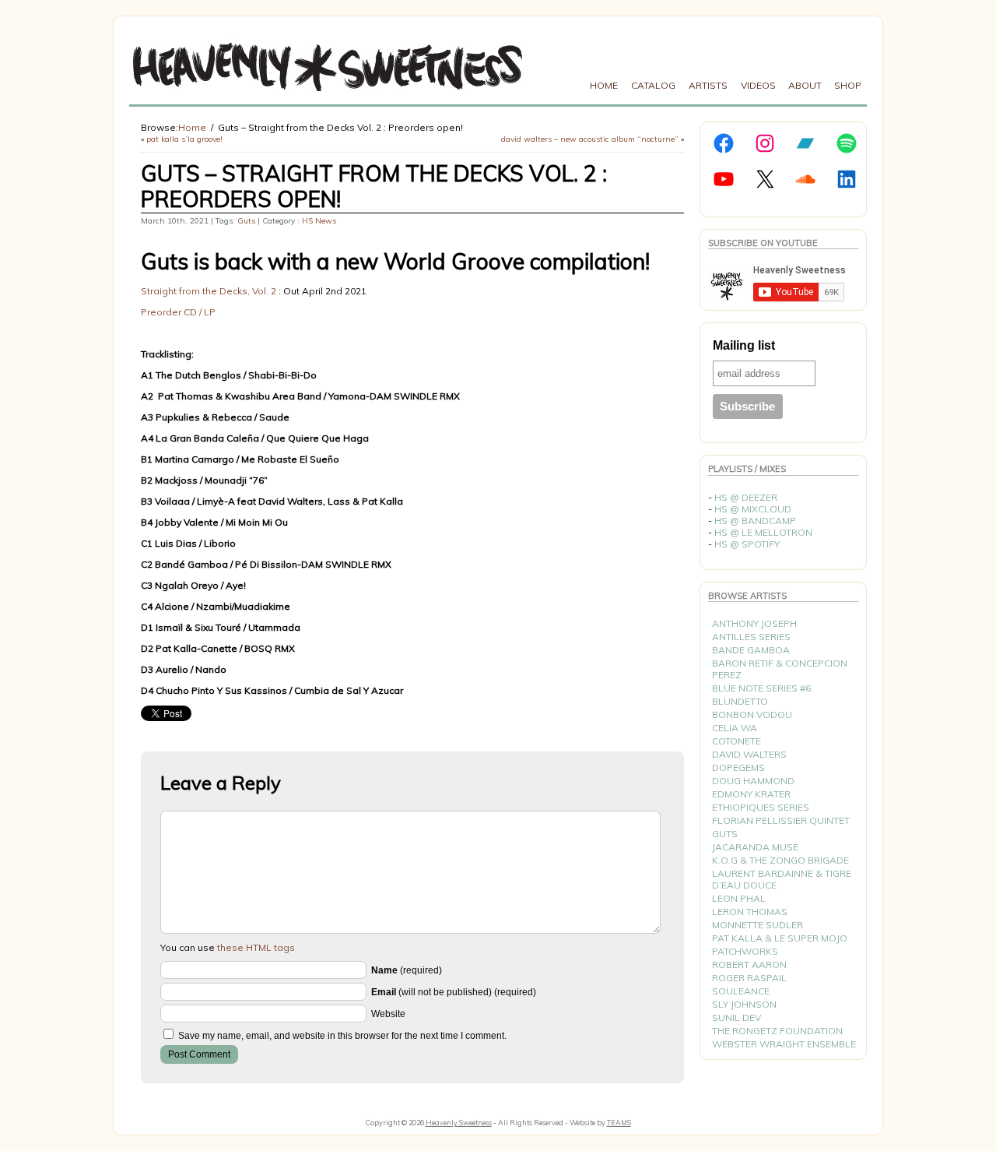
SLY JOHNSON (744, 1004)
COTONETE (736, 741)
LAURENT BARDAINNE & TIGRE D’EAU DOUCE (781, 879)
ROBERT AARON (749, 964)
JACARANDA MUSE (755, 847)
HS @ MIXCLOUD (752, 509)
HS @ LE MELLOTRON (763, 532)
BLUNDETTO (740, 701)
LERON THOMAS (749, 911)
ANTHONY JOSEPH (754, 623)
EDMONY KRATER (751, 794)
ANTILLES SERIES (751, 636)
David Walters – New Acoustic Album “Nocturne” (590, 139)
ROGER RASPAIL (749, 978)
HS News (319, 221)
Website (388, 1013)
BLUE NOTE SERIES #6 (761, 688)
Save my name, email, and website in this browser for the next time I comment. (342, 1035)
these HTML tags (256, 947)
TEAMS (619, 1122)
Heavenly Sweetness (459, 1122)
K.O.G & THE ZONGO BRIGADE (780, 860)
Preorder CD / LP (178, 312)
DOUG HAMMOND (753, 781)
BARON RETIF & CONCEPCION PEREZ (779, 669)
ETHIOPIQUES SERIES (760, 807)
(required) (406, 970)
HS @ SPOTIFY (747, 544)
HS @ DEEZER (745, 497)
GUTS (725, 833)
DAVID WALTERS (749, 754)
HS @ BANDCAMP (755, 520)
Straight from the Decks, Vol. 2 (208, 291)
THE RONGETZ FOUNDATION (777, 1031)
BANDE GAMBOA (751, 650)
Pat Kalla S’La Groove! (184, 139)
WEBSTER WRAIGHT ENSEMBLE (784, 1044)
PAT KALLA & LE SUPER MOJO (779, 938)
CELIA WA (734, 728)
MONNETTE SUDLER (757, 925)
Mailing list (744, 345)
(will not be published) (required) (453, 992)
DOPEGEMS (738, 767)
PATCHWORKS (745, 951)
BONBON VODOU (752, 714)
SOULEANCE (741, 991)
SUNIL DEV (736, 1017)
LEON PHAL (739, 898)
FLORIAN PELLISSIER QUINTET (781, 820)
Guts (246, 221)
